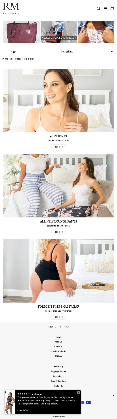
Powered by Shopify (59, 416)
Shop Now (58, 317)
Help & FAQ (58, 366)
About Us (58, 341)
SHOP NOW (58, 147)
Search (58, 336)
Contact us (58, 346)
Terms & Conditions (58, 381)
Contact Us (58, 385)
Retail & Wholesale (58, 351)
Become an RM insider (58, 327)
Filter (13, 51)
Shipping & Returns (58, 371)
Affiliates (58, 356)
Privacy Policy (58, 376)
